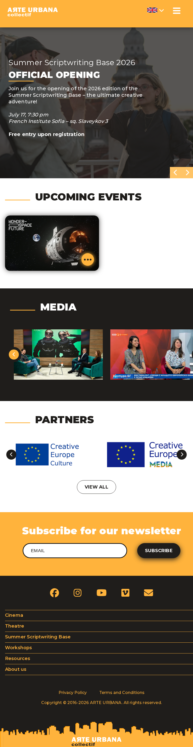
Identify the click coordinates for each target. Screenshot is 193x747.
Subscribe (159, 550)
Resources (17, 658)
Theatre (14, 626)
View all (96, 487)
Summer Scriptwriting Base (38, 637)
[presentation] (175, 172)
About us (15, 669)
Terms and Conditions (121, 692)
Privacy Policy (73, 692)
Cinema (14, 615)
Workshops (18, 647)
